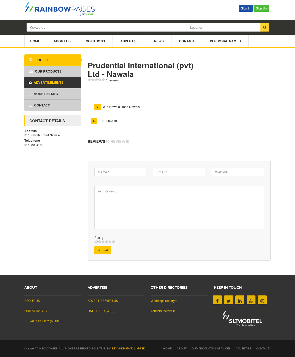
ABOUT (182, 348)
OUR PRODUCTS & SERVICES (211, 348)
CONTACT (263, 348)
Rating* (99, 237)
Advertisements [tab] (48, 82)
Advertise (129, 41)
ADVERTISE (243, 348)
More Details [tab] (45, 93)
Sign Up (261, 8)
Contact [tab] (42, 105)
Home (35, 41)
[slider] (96, 79)
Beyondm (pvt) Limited (128, 348)
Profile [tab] (42, 59)
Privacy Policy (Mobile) (43, 321)
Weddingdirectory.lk (164, 300)
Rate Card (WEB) (101, 311)
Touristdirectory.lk (163, 311)
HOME (167, 348)
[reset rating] (96, 241)
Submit (103, 250)
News (159, 41)
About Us (62, 41)
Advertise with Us (103, 300)
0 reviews (112, 80)
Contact (187, 41)
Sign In (246, 8)
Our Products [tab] (48, 71)
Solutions (95, 41)
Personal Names (225, 41)
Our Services (35, 311)
